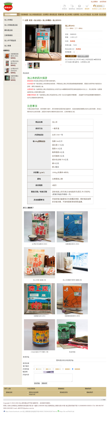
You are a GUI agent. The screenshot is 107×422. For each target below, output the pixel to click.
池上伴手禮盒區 (85, 14)
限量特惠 (61, 14)
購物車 (87, 9)
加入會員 (103, 9)
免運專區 (76, 14)
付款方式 (32, 394)
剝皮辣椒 (72, 352)
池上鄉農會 (94, 1)
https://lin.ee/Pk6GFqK (66, 411)
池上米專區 (69, 14)
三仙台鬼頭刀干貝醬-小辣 (39, 352)
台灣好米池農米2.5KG (39, 244)
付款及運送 (103, 14)
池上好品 (37, 20)
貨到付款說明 (33, 392)
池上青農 (95, 14)
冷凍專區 (46, 14)
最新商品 (72, 9)
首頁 (30, 20)
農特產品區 (53, 14)
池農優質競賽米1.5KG (72, 316)
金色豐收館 (103, 1)
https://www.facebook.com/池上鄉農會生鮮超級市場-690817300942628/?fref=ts (31, 411)
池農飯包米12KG (39, 316)
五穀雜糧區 (24, 14)
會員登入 (95, 9)
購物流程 (9, 392)
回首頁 (64, 9)
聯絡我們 (90, 392)
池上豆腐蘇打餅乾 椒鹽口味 (72, 280)
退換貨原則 (64, 392)
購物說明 (79, 9)
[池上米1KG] (43, 42)
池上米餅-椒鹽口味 (39, 280)
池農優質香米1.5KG (72, 244)
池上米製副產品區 (35, 14)
